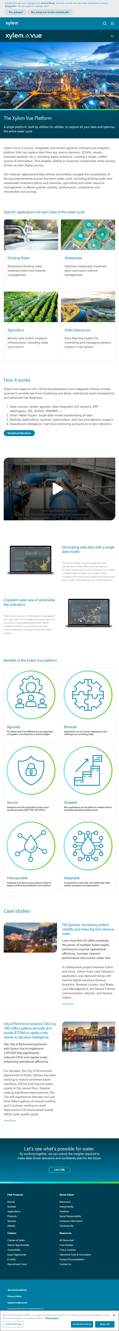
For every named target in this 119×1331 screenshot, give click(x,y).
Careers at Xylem (16, 1240)
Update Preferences (17, 1302)
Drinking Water (19, 258)
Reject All (105, 1324)
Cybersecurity (66, 1225)
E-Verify (11, 1259)
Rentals (11, 1225)
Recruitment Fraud (17, 1264)
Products (12, 1216)
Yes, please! (16, 12)
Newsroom (65, 1201)
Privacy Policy (14, 1296)
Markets (11, 1206)
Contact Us (65, 1264)
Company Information (71, 1221)
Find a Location (68, 1249)
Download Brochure (19, 433)
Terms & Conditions (17, 1290)
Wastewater (74, 258)
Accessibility (13, 1249)
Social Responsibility (70, 1216)
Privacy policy (52, 1318)
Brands (11, 1201)
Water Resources (77, 330)
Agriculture (16, 330)
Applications (13, 1211)
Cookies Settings (12, 1324)
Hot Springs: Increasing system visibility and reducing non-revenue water (88, 929)
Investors (64, 1211)
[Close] (114, 1315)
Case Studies (66, 1245)
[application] (59, 489)
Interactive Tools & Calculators (75, 1254)
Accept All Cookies (82, 1324)
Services (11, 1221)
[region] (59, 1320)
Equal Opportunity (16, 1254)
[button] (59, 489)
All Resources (67, 1240)
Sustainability (67, 1206)
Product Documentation (72, 1259)
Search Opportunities (18, 1245)
